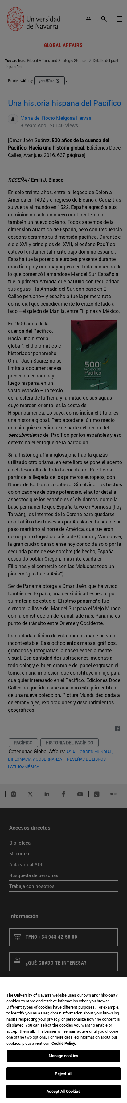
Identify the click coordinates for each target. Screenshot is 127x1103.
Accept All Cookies (63, 1091)
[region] (63, 1040)
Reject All (63, 1073)
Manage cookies (63, 1055)
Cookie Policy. (63, 1043)
